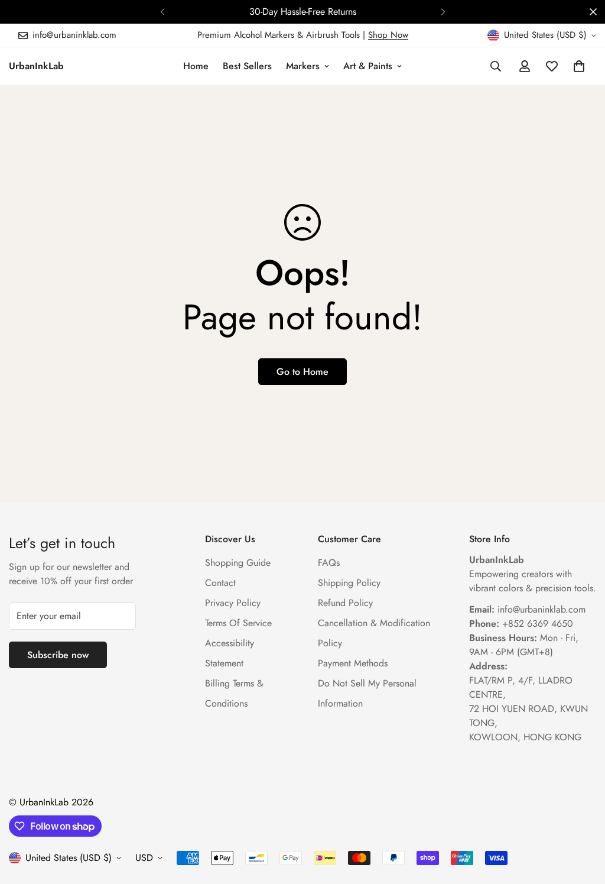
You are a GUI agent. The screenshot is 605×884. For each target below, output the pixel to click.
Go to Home (302, 371)
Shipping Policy (349, 583)
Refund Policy (345, 603)
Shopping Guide (238, 562)
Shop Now (388, 34)
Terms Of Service (238, 623)
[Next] (443, 12)
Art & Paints (367, 66)
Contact (220, 583)
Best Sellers (247, 66)
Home (196, 66)
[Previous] (162, 12)
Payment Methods (353, 663)
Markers (303, 66)
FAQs (329, 562)
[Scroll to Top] (582, 819)
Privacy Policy (233, 603)
